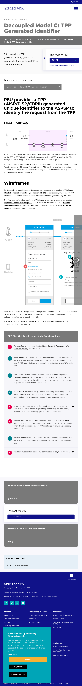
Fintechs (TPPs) (59, 619)
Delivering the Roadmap (12, 626)
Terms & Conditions (10, 683)
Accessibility (50, 683)
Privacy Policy (26, 683)
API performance (35, 622)
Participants (57, 611)
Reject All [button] (18, 667)
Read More (12, 654)
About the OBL (9, 615)
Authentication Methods (51, 39)
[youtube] (23, 603)
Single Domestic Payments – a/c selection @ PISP (25, 193)
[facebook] (6, 603)
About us (7, 611)
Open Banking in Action (38, 611)
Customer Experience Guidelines (25, 39)
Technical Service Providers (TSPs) (63, 623)
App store (32, 619)
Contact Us (57, 643)
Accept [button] (28, 659)
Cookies (38, 683)
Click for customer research (17, 565)
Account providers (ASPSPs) (63, 615)
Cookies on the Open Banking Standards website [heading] (22, 635)
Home (6, 39)
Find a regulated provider (38, 615)
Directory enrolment (60, 646)
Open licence (63, 683)
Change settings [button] (18, 674)
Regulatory (57, 627)
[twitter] (12, 603)
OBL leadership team (11, 619)
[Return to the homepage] (14, 8)
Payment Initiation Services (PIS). (18, 203)
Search (75, 2)
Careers (7, 622)
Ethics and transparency (62, 655)
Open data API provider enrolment (61, 651)
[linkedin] (17, 603)
